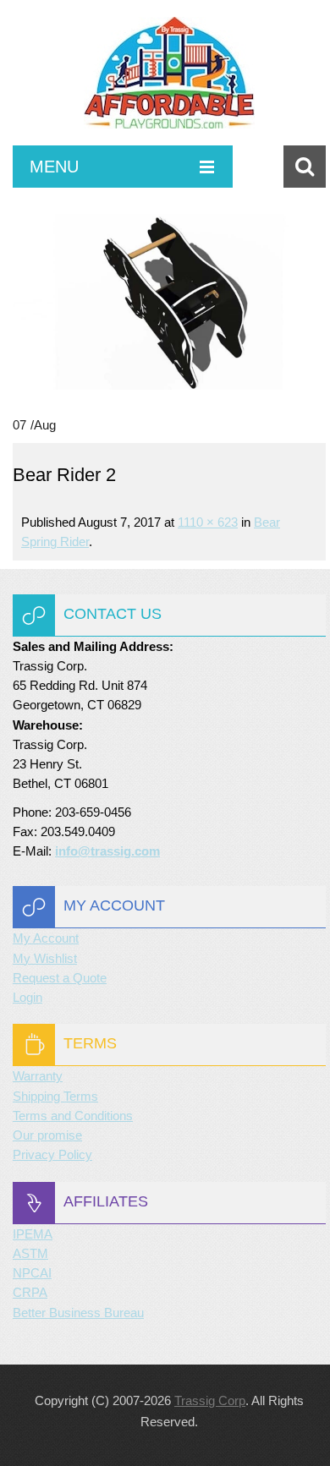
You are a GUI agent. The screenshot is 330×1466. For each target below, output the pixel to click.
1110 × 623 (208, 522)
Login (27, 997)
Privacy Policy (52, 1154)
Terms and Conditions (73, 1115)
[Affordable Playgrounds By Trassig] (169, 81)
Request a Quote (60, 978)
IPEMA (32, 1234)
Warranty (38, 1076)
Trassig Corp (209, 1400)
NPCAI (32, 1273)
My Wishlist (45, 958)
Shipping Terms (55, 1096)
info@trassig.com (107, 851)
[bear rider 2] (169, 301)
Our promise (47, 1135)
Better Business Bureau (78, 1312)
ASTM (30, 1253)
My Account (46, 938)
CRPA (30, 1292)
